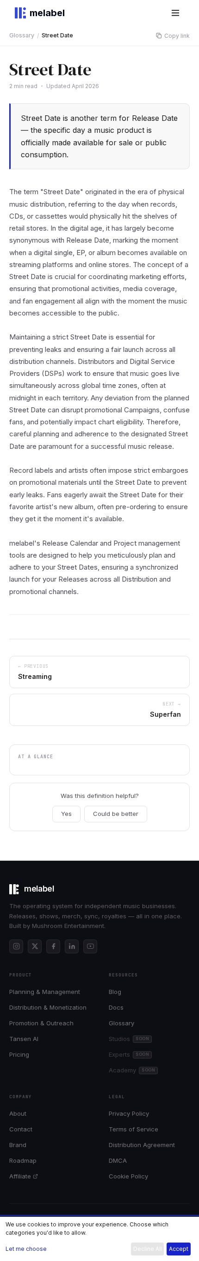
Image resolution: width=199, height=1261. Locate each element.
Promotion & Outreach (41, 1023)
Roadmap (23, 1160)
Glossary (21, 35)
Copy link (177, 35)
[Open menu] (175, 13)
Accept (178, 1248)
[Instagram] (16, 946)
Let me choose (26, 1248)
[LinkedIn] (72, 946)
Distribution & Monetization (48, 1007)
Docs (116, 1007)
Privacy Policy (129, 1113)
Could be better (115, 813)
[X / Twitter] (35, 946)
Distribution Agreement (142, 1144)
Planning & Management (44, 991)
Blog (115, 991)
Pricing (19, 1054)
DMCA (118, 1160)
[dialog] (99, 1239)
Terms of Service (133, 1129)
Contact (20, 1129)
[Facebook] (53, 946)
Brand (17, 1144)
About (17, 1113)
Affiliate (20, 1176)
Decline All (147, 1248)
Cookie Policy (128, 1176)
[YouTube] (90, 946)
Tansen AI (23, 1038)
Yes (66, 813)
